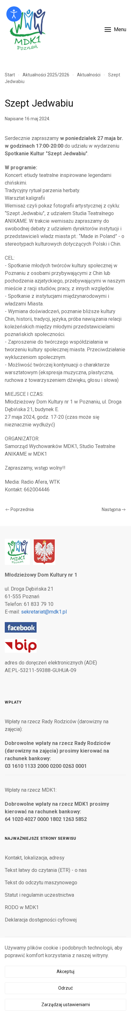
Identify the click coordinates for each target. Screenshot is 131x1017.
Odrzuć (65, 988)
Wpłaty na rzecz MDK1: (31, 790)
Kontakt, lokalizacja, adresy (35, 858)
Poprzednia (22, 509)
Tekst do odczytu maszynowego (41, 883)
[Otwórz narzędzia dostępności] (14, 14)
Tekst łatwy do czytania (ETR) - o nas (46, 870)
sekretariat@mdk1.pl (44, 612)
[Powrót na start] (27, 29)
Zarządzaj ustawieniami (65, 1004)
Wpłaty (13, 702)
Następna (111, 509)
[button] (115, 29)
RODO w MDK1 (22, 907)
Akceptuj (65, 971)
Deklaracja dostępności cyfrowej (41, 920)
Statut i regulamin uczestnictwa (39, 895)
